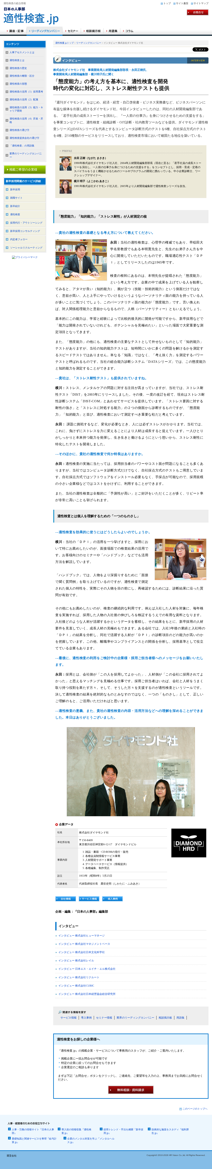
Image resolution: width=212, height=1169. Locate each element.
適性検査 (15, 214)
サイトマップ (201, 3)
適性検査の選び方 (19, 130)
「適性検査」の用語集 (22, 145)
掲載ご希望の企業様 (23, 169)
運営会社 (12, 1155)
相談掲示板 (165, 1017)
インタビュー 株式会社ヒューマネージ (81, 935)
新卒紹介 (15, 206)
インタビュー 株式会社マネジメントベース (84, 943)
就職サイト (16, 197)
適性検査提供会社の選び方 (24, 138)
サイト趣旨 (182, 3)
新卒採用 (15, 189)
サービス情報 (68, 1017)
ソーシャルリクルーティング (26, 247)
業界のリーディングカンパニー (135, 1017)
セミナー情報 (104, 1017)
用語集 (180, 1017)
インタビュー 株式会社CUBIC (76, 985)
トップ (167, 3)
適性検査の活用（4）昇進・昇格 (26, 120)
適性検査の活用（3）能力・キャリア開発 (26, 109)
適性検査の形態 (18, 83)
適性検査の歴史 (18, 68)
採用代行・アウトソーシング (26, 222)
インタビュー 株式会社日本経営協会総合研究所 (87, 993)
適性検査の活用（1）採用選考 (26, 91)
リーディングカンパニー (88, 43)
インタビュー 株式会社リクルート (78, 977)
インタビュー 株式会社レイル (76, 960)
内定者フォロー (19, 239)
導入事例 (86, 1017)
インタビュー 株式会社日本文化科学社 (81, 952)
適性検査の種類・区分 (22, 75)
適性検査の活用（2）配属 (24, 99)
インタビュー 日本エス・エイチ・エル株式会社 (87, 968)
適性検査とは (17, 60)
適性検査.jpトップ (64, 43)
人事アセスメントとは (22, 52)
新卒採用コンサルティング (25, 231)
